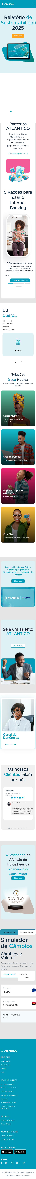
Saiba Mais (18, 35)
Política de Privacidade (8, 1102)
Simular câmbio (9, 932)
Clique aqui (18, 581)
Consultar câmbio (26, 932)
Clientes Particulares (7, 1120)
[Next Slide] (22, 361)
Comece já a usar (19, 280)
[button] (33, 4)
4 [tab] (26, 284)
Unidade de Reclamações (9, 1095)
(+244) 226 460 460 (7, 1139)
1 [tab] (9, 284)
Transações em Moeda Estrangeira (8, 1107)
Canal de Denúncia (7, 1091)
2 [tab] (14, 284)
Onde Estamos (5, 1061)
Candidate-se (18, 645)
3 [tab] (20, 284)
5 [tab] (17, 287)
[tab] (9, 974)
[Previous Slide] (16, 361)
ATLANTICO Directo (7, 1084)
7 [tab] (27, 828)
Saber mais (9, 744)
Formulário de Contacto (9, 1088)
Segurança (4, 1099)
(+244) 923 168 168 (7, 1136)
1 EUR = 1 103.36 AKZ (11, 1015)
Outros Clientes (6, 1124)
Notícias (3, 1068)
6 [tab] (24, 828)
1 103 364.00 (10, 1005)
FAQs (2, 1072)
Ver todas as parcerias (16, 154)
